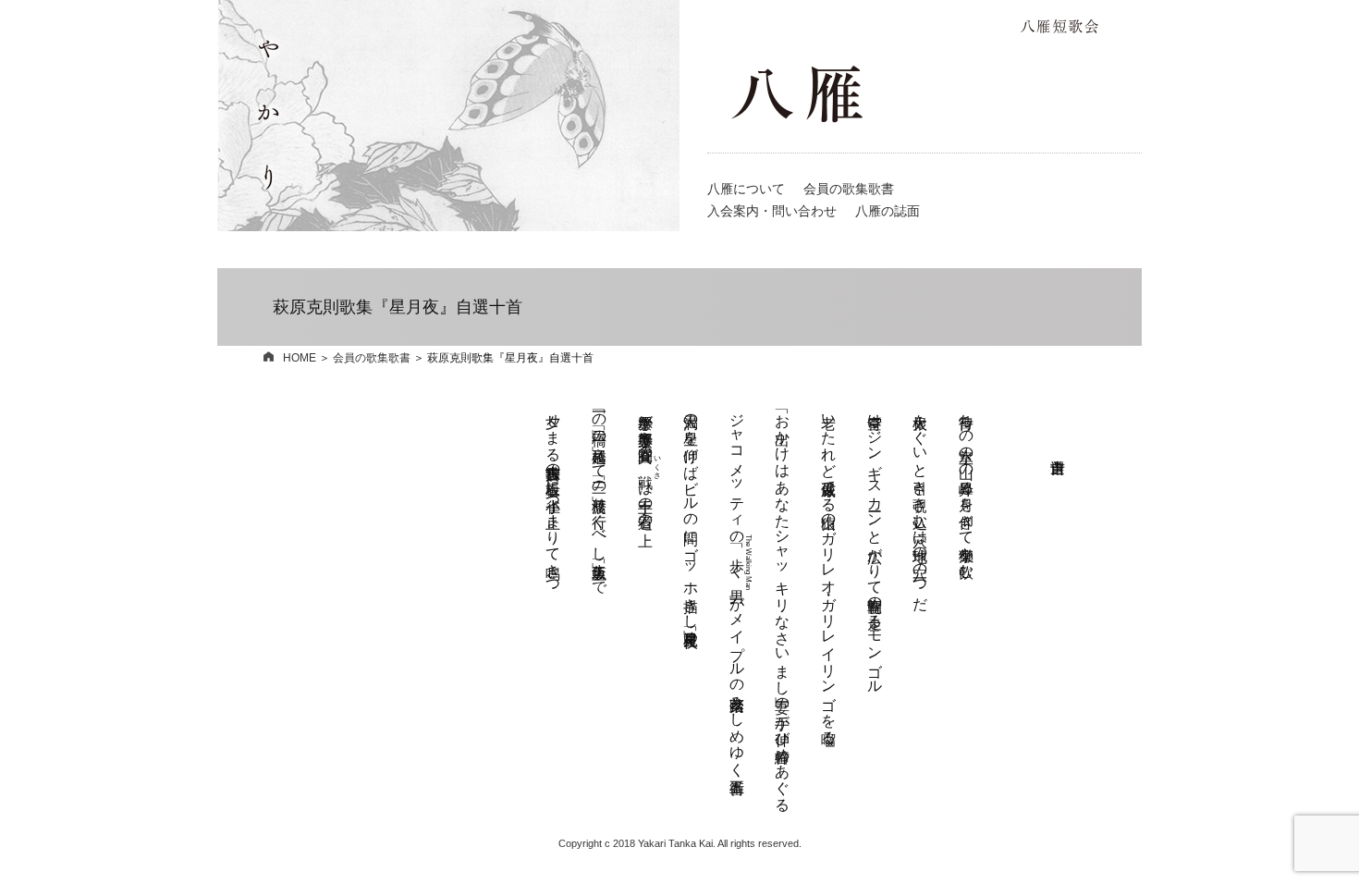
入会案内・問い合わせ (772, 210)
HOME (299, 357)
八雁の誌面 (887, 210)
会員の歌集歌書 (848, 188)
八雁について (746, 188)
